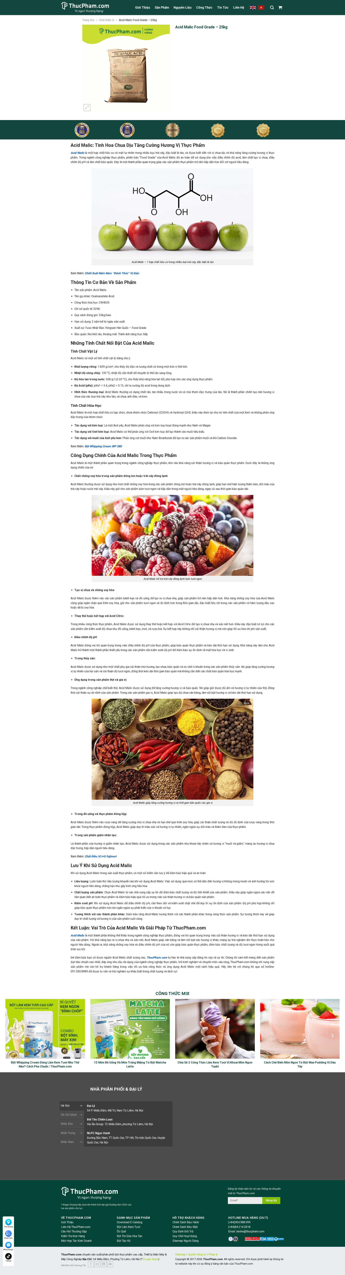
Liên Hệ (238, 7)
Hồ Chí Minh (69, 1115)
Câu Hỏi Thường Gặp (74, 1231)
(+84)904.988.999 (239, 1222)
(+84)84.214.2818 (239, 1227)
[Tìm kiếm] (272, 7)
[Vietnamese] (261, 7)
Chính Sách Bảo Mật (185, 1227)
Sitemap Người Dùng (185, 1240)
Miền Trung (68, 1133)
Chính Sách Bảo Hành (185, 1222)
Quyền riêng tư (197, 1254)
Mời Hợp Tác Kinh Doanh (76, 1240)
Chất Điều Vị (106, 20)
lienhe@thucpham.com (250, 1231)
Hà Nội (65, 1105)
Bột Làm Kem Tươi (128, 1227)
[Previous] (87, 68)
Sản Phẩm (162, 7)
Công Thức (204, 7)
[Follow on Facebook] (91, 1264)
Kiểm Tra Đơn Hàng (73, 1236)
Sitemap (180, 1254)
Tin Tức (223, 7)
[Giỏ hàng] (281, 8)
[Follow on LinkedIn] (104, 1264)
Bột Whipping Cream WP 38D (103, 446)
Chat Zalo (8, 1238)
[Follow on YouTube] (110, 1264)
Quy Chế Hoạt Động (184, 1236)
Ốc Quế (121, 1231)
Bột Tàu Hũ (123, 1240)
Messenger (8, 1250)
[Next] (165, 68)
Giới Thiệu (142, 7)
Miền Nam (67, 1142)
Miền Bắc (67, 1123)
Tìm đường (8, 1227)
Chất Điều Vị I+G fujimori (100, 856)
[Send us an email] (97, 1264)
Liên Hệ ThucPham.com (75, 1227)
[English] (253, 7)
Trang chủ (88, 20)
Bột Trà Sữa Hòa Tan (129, 1236)
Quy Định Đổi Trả (182, 1231)
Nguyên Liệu (183, 7)
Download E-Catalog (129, 1222)
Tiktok (8, 1261)
